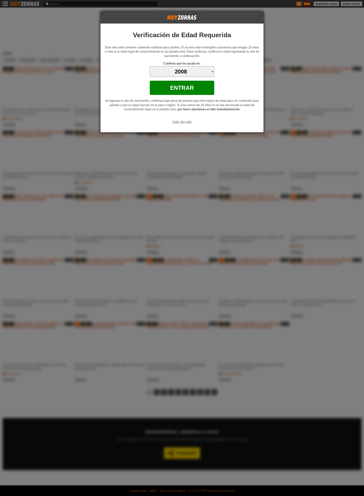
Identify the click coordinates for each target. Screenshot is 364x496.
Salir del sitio (182, 122)
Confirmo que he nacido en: (182, 63)
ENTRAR (182, 87)
